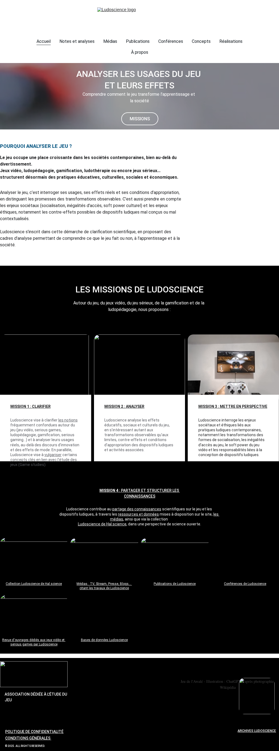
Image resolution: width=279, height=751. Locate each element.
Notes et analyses (77, 41)
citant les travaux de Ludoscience (104, 588)
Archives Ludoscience (257, 731)
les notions (68, 420)
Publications (138, 41)
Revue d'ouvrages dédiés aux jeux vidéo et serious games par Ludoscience (33, 642)
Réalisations (230, 41)
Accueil (44, 41)
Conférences (170, 41)
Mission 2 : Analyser (124, 406)
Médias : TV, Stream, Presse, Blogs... (104, 584)
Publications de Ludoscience (175, 584)
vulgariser (53, 455)
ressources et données (138, 514)
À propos (139, 52)
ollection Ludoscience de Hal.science (35, 584)
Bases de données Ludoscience (104, 640)
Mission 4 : (110, 490)
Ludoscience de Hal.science (102, 524)
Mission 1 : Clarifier (30, 406)
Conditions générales (28, 738)
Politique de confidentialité (34, 731)
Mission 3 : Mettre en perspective (232, 406)
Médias (110, 41)
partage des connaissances (136, 509)
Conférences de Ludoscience (245, 584)
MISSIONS (140, 118)
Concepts (201, 41)
